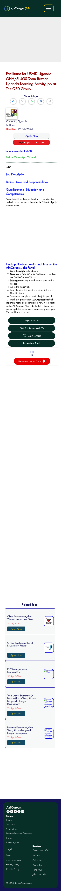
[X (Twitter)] (23, 101)
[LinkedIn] (41, 101)
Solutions (10, 824)
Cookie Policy (12, 869)
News (9, 837)
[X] (11, 811)
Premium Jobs (12, 842)
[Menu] (49, 8)
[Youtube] (22, 811)
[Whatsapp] (18, 811)
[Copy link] (50, 101)
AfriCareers (20, 8)
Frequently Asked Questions (19, 833)
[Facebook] (13, 101)
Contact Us (11, 828)
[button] (32, 361)
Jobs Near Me (39, 874)
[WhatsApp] (31, 101)
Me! (37, 869)
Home (9, 819)
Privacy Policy (12, 864)
